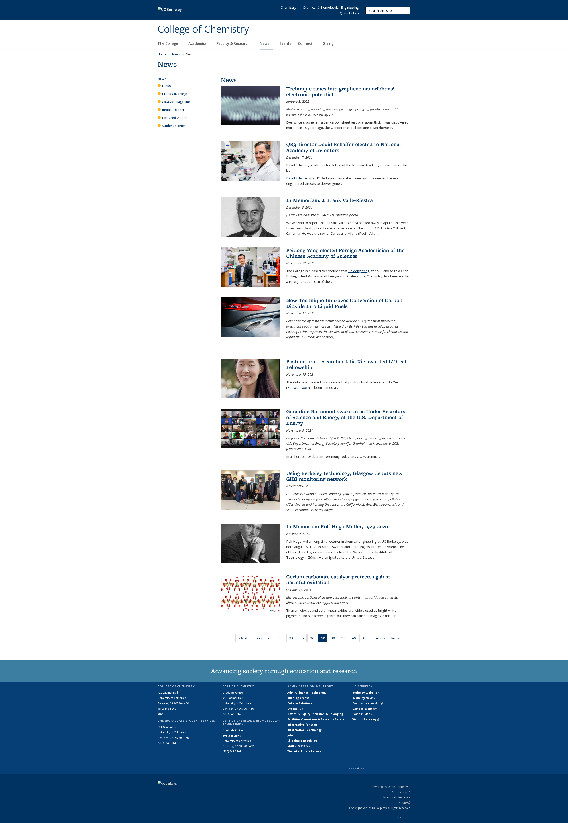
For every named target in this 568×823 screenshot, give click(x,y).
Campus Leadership (367, 703)
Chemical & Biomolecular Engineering (331, 7)
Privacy (404, 803)
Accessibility (401, 792)
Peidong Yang (358, 271)
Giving (328, 43)
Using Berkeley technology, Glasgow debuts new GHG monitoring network (344, 476)
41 (365, 639)
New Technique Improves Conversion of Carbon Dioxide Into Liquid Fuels (344, 303)
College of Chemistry (203, 29)
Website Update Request (305, 751)
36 (313, 639)
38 (334, 639)
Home (162, 54)
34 (292, 639)
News (265, 43)
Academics (197, 43)
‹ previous (263, 638)
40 (355, 639)
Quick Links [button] (348, 13)
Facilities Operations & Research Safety (315, 719)
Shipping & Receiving (302, 740)
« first (244, 638)
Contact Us (295, 709)
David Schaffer (298, 178)
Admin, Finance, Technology (306, 693)
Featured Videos (174, 117)
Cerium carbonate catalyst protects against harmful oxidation (338, 579)
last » (396, 638)
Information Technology (304, 730)
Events (285, 43)
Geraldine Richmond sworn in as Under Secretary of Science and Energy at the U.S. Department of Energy (346, 417)
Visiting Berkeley (365, 719)
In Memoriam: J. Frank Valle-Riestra (329, 200)
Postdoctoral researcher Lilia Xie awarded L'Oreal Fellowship (346, 364)
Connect (306, 43)
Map (161, 714)
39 (344, 639)
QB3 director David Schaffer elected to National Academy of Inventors (343, 147)
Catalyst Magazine (176, 101)
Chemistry (288, 7)
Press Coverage (174, 93)
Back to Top (402, 817)
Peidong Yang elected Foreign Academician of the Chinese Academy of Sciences (345, 253)
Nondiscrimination (396, 797)
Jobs (290, 735)
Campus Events (364, 709)
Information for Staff (302, 725)
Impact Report (173, 109)
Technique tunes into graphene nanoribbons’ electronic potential (340, 91)
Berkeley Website (366, 693)
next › (382, 638)
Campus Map (362, 714)
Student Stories (174, 125)
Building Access (298, 698)
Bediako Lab (296, 387)
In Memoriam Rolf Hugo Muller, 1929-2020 (337, 526)
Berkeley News (364, 698)
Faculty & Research (233, 43)
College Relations (299, 703)
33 (282, 639)
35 (303, 639)
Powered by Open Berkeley (390, 787)
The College (168, 43)
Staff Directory (299, 746)
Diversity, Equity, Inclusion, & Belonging (315, 714)
